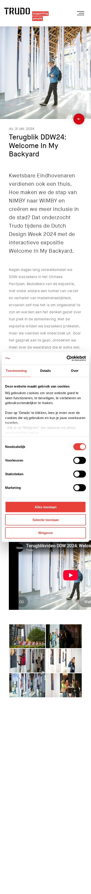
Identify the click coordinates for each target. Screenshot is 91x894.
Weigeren (45, 532)
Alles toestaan (46, 507)
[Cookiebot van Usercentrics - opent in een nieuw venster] (66, 358)
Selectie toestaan (45, 520)
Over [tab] (74, 370)
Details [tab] (45, 370)
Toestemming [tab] (16, 370)
